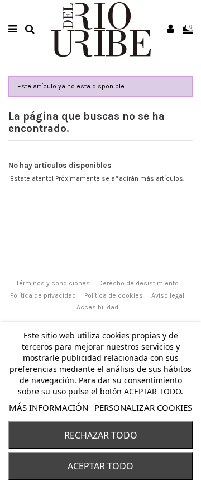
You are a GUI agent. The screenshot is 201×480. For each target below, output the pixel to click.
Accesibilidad (97, 307)
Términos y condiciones (53, 283)
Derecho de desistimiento (138, 283)
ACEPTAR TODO (100, 466)
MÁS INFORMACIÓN (48, 407)
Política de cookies (113, 295)
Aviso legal (167, 295)
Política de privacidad (43, 295)
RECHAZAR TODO (100, 435)
